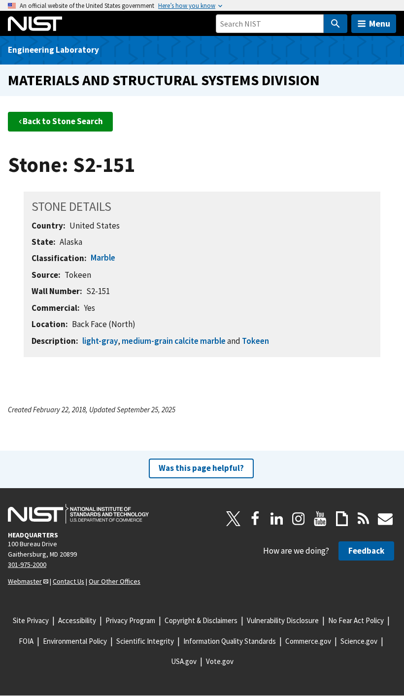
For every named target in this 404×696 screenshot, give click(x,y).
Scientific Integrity (145, 641)
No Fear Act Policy (356, 620)
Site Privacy (31, 620)
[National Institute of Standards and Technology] (78, 514)
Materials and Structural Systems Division (164, 80)
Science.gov (358, 641)
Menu (379, 23)
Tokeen (255, 340)
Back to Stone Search (63, 121)
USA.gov (184, 661)
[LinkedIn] (277, 519)
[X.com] (233, 519)
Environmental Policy (75, 641)
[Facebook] (255, 519)
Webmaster (25, 581)
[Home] (35, 23)
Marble (103, 257)
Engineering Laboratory (53, 49)
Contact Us (68, 581)
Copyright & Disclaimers (201, 620)
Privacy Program (130, 620)
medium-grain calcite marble (174, 340)
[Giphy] (342, 519)
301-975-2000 (27, 564)
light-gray (100, 340)
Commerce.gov (308, 641)
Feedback (366, 550)
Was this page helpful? (201, 468)
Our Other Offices (114, 581)
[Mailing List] (385, 519)
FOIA (26, 641)
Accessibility (77, 620)
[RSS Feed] (363, 519)
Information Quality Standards (229, 641)
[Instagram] (298, 519)
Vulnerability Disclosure (283, 620)
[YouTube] (320, 519)
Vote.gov (220, 661)
